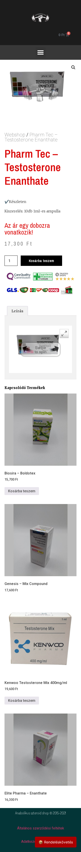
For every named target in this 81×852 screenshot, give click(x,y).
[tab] (17, 311)
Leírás (17, 311)
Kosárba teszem (41, 260)
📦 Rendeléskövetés (55, 842)
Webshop (16, 135)
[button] (41, 52)
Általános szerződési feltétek (40, 828)
